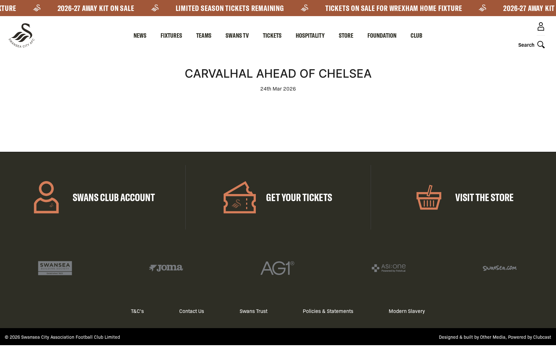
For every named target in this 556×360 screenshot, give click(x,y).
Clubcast (542, 337)
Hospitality (310, 35)
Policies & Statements (328, 310)
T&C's (137, 310)
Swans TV (237, 35)
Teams (203, 35)
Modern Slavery (407, 310)
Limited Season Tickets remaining (226, 8)
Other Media (492, 337)
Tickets (272, 35)
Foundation (381, 35)
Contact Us (191, 310)
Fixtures (171, 35)
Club (416, 35)
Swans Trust (253, 310)
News (140, 35)
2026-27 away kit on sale (92, 8)
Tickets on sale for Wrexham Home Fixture (390, 8)
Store (346, 35)
